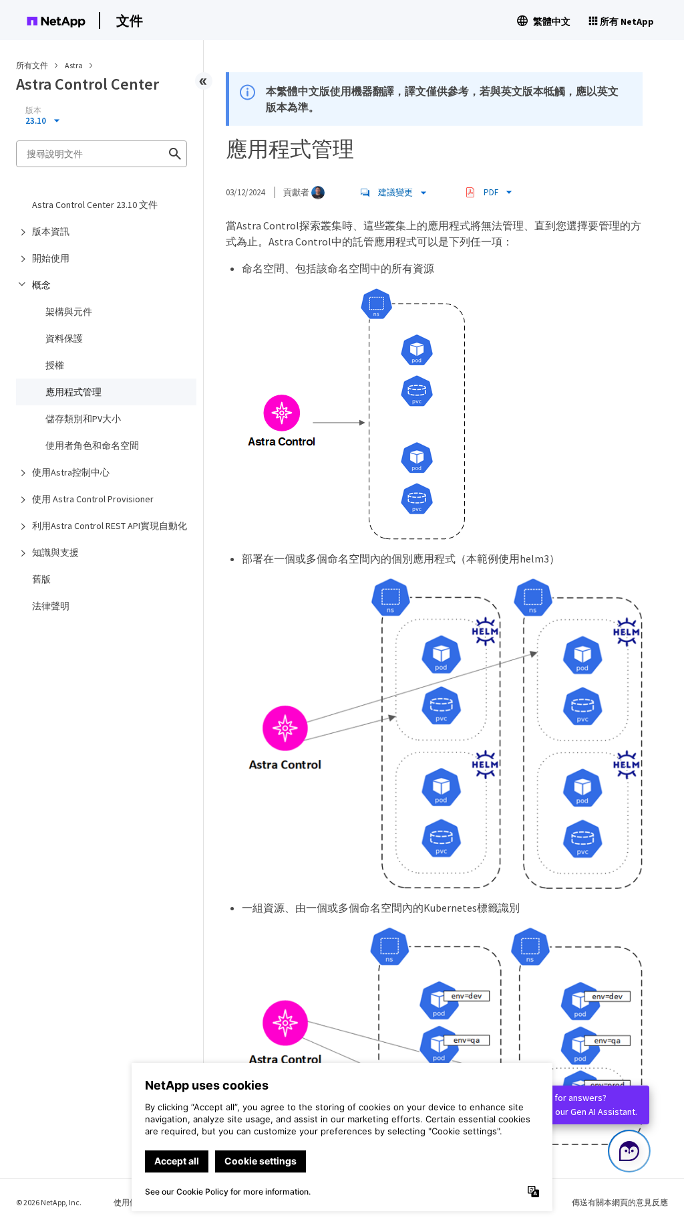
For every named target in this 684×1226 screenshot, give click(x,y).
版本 (33, 110)
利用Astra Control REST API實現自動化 (109, 526)
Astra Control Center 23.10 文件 (95, 205)
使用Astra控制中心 (71, 472)
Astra (74, 65)
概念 (41, 285)
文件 (129, 20)
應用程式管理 (73, 392)
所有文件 (32, 65)
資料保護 (64, 338)
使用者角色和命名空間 (92, 445)
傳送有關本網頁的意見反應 (620, 1202)
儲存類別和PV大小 (83, 419)
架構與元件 (68, 312)
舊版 (41, 579)
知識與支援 (55, 552)
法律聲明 (50, 606)
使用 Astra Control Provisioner (93, 499)
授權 (54, 365)
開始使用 (50, 258)
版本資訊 (50, 231)
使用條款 (130, 1202)
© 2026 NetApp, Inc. (48, 1202)
